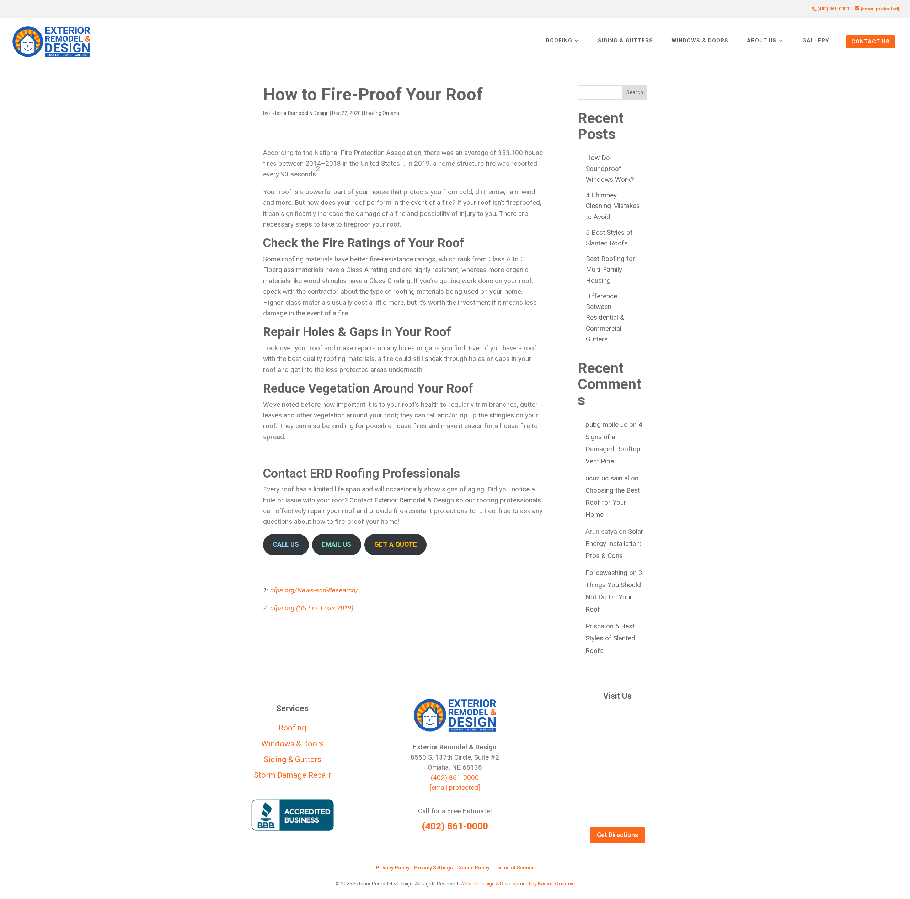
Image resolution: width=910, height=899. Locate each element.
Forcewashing (606, 573)
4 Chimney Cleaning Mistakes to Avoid (613, 206)
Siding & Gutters (625, 41)
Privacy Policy (393, 868)
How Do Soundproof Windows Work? (610, 168)
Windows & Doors (699, 41)
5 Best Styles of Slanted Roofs (610, 638)
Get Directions (617, 835)
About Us (762, 41)
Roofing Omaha (381, 113)
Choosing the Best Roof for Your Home (612, 502)
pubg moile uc (606, 424)
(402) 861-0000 (455, 777)
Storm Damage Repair (292, 775)
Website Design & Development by (517, 884)
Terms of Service (514, 868)
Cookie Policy (472, 868)
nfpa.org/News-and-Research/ (314, 590)
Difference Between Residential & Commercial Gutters (605, 318)
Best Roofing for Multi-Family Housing (610, 269)
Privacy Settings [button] (433, 868)
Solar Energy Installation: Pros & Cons (614, 543)
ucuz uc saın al (607, 478)
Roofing (559, 41)
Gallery (815, 41)
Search (634, 92)
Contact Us (870, 41)
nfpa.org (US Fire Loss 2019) (311, 608)
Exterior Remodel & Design (299, 113)
